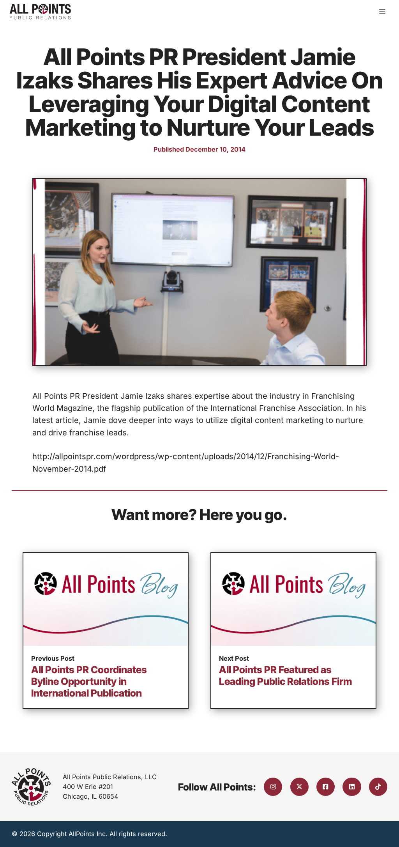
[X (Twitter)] (299, 787)
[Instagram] (273, 787)
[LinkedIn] (352, 787)
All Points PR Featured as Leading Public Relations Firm (285, 675)
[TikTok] (378, 787)
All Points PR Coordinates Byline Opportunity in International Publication (89, 681)
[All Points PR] (40, 11)
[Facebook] (325, 787)
